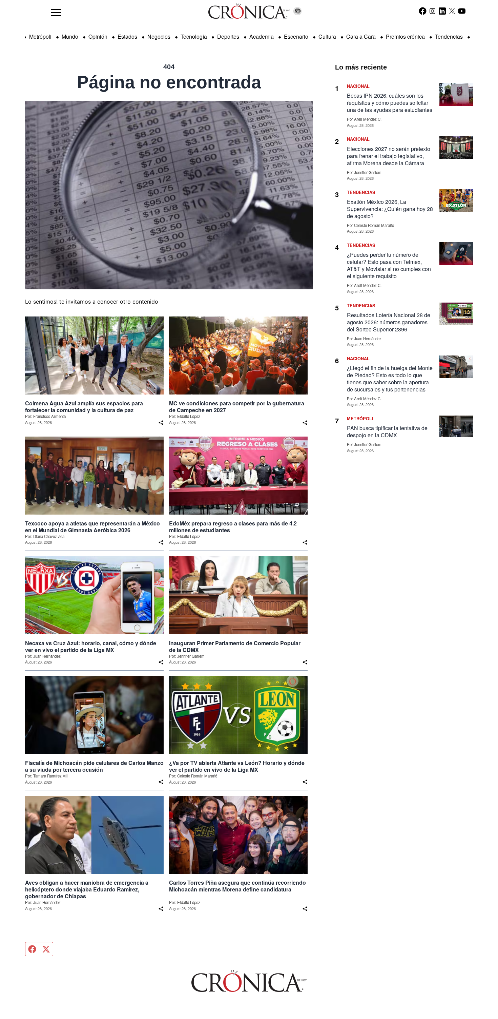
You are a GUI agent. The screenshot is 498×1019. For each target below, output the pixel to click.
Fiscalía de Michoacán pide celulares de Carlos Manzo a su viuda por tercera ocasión (94, 766)
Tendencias (449, 36)
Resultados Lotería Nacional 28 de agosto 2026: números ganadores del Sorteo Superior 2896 (388, 322)
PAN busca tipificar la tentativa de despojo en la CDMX (387, 431)
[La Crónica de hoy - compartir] (161, 422)
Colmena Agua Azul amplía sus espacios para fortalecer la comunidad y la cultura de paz (84, 407)
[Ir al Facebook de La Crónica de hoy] (422, 10)
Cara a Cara (361, 36)
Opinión (97, 36)
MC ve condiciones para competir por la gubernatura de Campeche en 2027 (236, 407)
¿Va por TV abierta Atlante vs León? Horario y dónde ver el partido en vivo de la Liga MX (237, 766)
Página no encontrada (169, 82)
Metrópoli (40, 36)
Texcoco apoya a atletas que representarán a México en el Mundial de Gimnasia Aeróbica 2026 (92, 527)
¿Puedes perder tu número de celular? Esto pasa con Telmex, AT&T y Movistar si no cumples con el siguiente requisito (389, 265)
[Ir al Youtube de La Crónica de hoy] (462, 10)
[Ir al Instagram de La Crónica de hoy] (432, 10)
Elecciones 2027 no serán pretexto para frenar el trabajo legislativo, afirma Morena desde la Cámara (388, 156)
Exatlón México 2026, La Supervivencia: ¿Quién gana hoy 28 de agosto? (390, 209)
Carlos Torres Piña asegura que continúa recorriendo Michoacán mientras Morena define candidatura (237, 886)
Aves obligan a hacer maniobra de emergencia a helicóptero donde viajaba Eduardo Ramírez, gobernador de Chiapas (86, 889)
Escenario (296, 36)
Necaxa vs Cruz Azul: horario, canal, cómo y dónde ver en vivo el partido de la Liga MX (90, 646)
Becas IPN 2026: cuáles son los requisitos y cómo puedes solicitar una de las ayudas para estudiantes (389, 103)
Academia (261, 36)
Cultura (327, 36)
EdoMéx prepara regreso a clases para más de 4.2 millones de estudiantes (233, 527)
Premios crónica (405, 36)
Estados (127, 36)
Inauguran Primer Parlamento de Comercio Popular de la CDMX (234, 646)
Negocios (158, 36)
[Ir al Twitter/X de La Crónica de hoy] (452, 10)
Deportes (228, 36)
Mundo (70, 36)
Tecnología (194, 36)
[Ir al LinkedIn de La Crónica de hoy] (442, 10)
